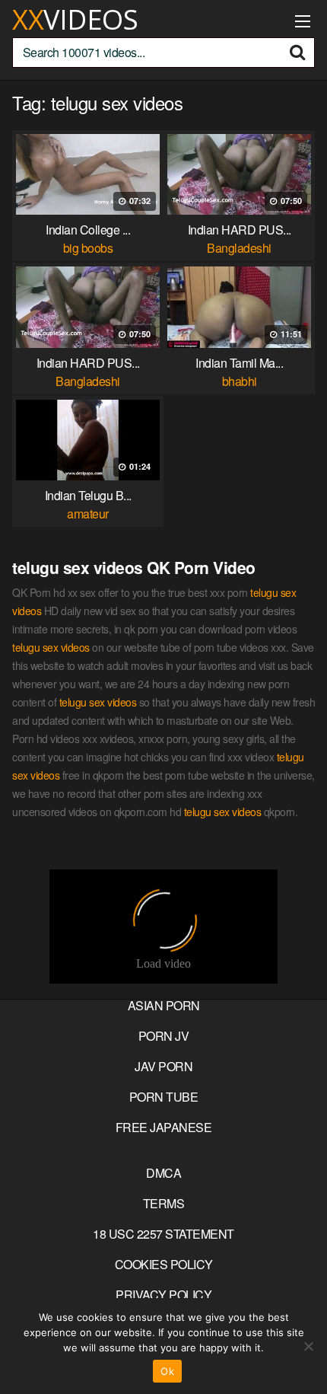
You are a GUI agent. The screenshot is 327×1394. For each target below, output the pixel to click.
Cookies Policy (164, 1264)
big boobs (88, 248)
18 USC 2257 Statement (163, 1233)
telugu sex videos (51, 647)
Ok (167, 1371)
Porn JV (163, 1036)
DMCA (163, 1173)
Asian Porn (164, 1005)
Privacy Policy (163, 1294)
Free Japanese (164, 1127)
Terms (164, 1203)
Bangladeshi (239, 248)
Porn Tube (163, 1096)
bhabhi (239, 381)
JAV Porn (163, 1066)
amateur (88, 513)
